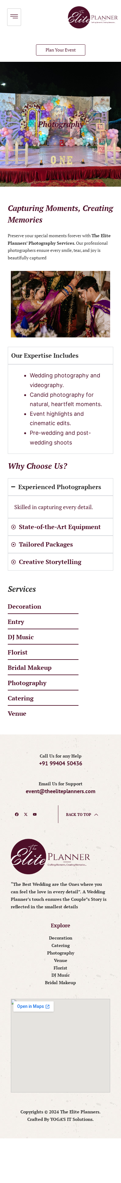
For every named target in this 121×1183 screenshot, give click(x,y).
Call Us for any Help (61, 756)
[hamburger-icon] (14, 17)
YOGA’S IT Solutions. (72, 1119)
